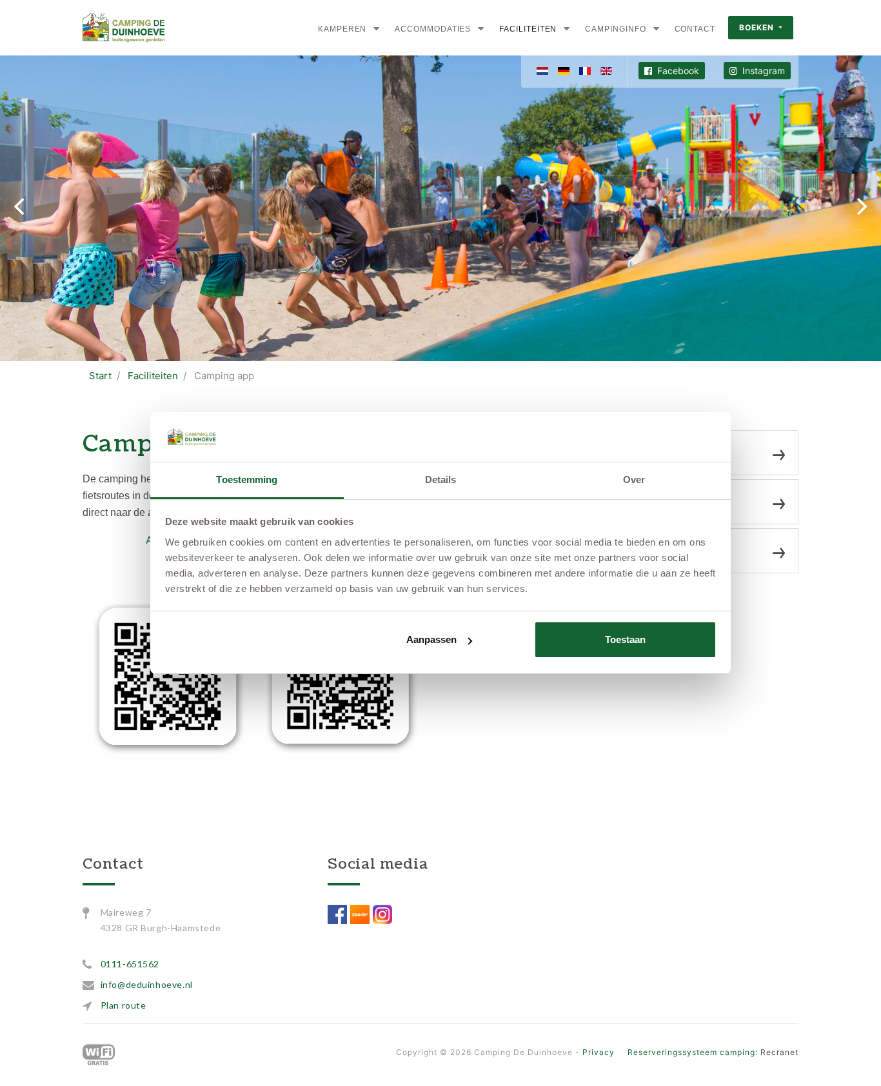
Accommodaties (433, 29)
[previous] (20, 206)
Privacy (598, 1052)
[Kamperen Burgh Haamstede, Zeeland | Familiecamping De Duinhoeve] (124, 27)
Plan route (123, 1005)
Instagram (762, 70)
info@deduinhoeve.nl (147, 984)
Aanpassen (431, 639)
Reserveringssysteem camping (691, 1052)
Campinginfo (615, 29)
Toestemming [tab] (246, 479)
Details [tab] (441, 479)
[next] (860, 206)
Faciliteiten (528, 29)
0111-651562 (130, 963)
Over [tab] (634, 479)
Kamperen (342, 29)
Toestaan (625, 639)
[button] (376, 28)
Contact (695, 29)
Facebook (677, 70)
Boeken (758, 27)
